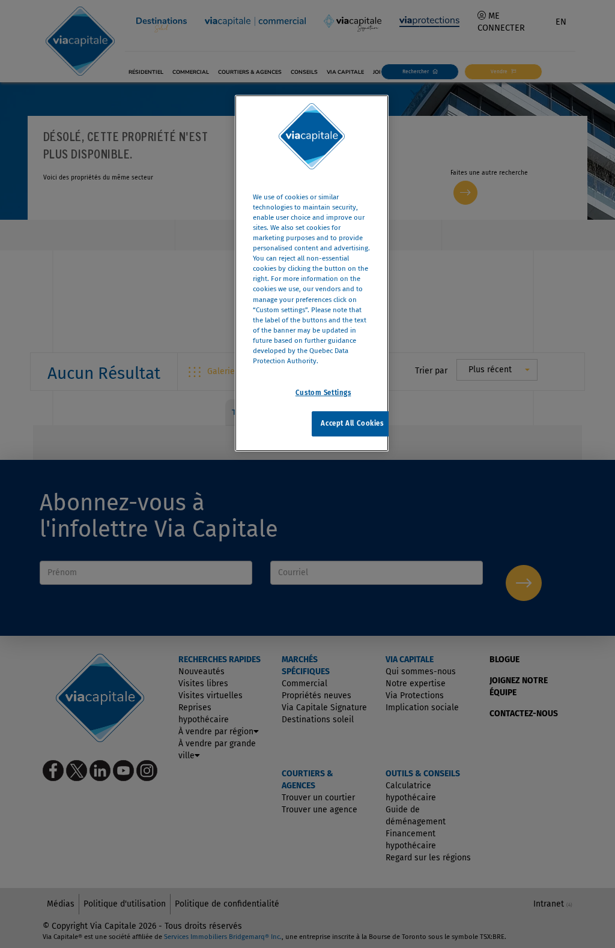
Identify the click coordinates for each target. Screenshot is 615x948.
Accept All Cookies (352, 423)
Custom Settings (323, 392)
